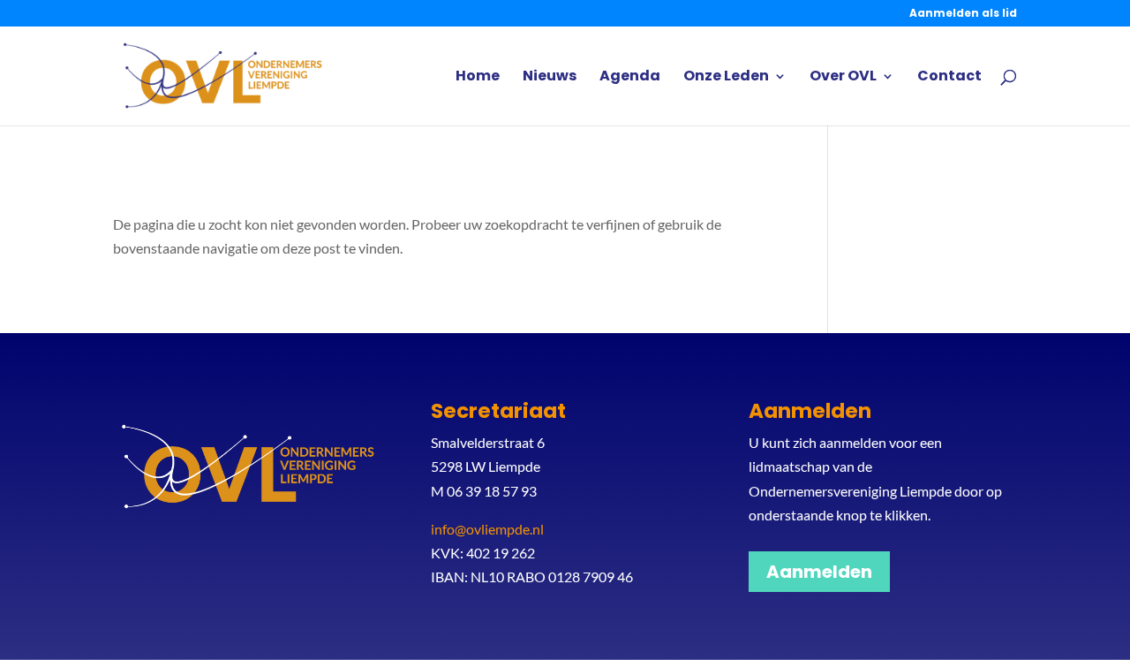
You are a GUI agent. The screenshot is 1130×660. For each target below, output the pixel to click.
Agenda (629, 78)
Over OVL (843, 78)
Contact (949, 78)
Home (478, 78)
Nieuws (549, 78)
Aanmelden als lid (963, 14)
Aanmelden (819, 571)
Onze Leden (726, 78)
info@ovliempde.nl (487, 528)
